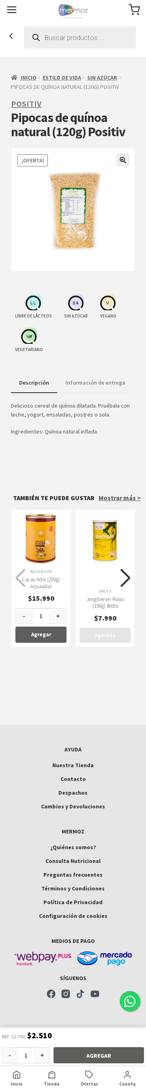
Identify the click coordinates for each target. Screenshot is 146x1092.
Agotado (105, 635)
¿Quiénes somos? (73, 847)
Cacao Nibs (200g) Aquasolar (41, 583)
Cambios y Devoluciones (73, 806)
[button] (122, 160)
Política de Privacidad (73, 902)
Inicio (28, 77)
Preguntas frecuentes (73, 874)
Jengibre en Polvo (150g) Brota (105, 603)
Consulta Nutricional (73, 861)
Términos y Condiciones (73, 888)
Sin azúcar (102, 77)
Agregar (98, 1055)
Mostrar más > (120, 498)
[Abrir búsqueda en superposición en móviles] (80, 38)
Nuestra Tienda (73, 765)
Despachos (73, 792)
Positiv (26, 104)
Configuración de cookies (73, 915)
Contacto (73, 779)
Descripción (34, 382)
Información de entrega (95, 382)
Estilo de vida (62, 77)
